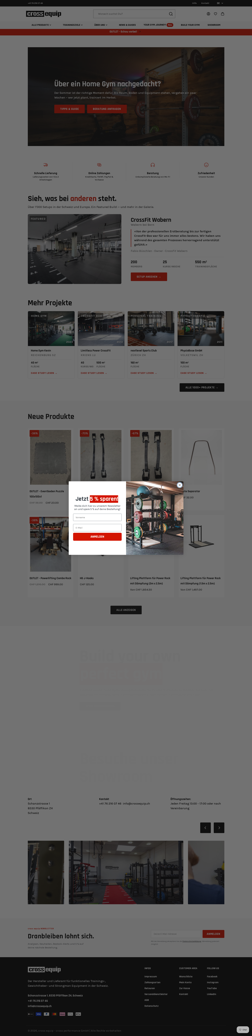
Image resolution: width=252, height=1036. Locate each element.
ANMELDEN (97, 537)
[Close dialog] (179, 485)
